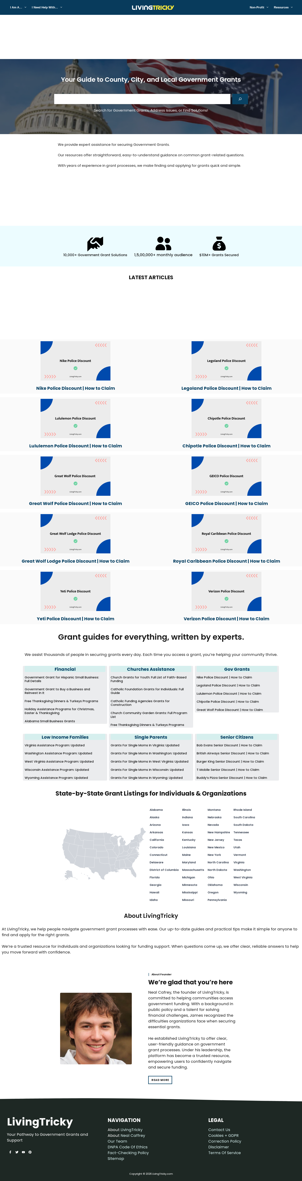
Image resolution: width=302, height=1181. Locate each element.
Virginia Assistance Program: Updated (55, 745)
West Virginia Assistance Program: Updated (59, 761)
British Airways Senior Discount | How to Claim (233, 753)
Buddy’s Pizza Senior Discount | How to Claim (232, 778)
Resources (281, 7)
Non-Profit (257, 7)
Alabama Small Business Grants (50, 721)
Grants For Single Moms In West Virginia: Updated (149, 761)
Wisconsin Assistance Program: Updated (57, 769)
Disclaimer (218, 1147)
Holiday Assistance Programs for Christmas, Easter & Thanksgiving (59, 711)
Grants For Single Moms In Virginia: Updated (145, 745)
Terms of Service (224, 1153)
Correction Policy (224, 1141)
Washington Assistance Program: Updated (58, 753)
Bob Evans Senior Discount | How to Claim (229, 745)
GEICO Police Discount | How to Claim (226, 503)
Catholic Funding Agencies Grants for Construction (140, 703)
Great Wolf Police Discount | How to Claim (75, 503)
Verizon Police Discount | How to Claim (226, 619)
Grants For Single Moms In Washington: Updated (149, 753)
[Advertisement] (151, 25)
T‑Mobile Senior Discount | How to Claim (228, 769)
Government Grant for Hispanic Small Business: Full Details (62, 679)
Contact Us (219, 1129)
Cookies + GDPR (223, 1135)
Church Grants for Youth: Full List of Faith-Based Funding (148, 679)
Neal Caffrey (133, 1135)
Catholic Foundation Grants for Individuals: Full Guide (147, 691)
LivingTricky (131, 1129)
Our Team (117, 1141)
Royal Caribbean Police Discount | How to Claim (226, 561)
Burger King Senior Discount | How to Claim (230, 761)
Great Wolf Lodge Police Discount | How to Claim (76, 561)
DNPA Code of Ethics (128, 1147)
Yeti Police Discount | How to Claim (75, 619)
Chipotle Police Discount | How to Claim (226, 446)
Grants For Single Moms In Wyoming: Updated (147, 778)
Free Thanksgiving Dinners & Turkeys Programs (61, 701)
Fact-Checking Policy (128, 1153)
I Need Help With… (45, 7)
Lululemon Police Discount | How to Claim (75, 446)
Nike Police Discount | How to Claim (75, 388)
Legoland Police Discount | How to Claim (226, 388)
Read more (160, 1080)
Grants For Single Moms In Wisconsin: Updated (147, 769)
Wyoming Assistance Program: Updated (56, 778)
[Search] (240, 99)
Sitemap (116, 1158)
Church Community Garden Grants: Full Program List (149, 715)
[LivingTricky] (151, 7)
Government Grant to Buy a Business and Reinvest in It (57, 691)
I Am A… (16, 7)
